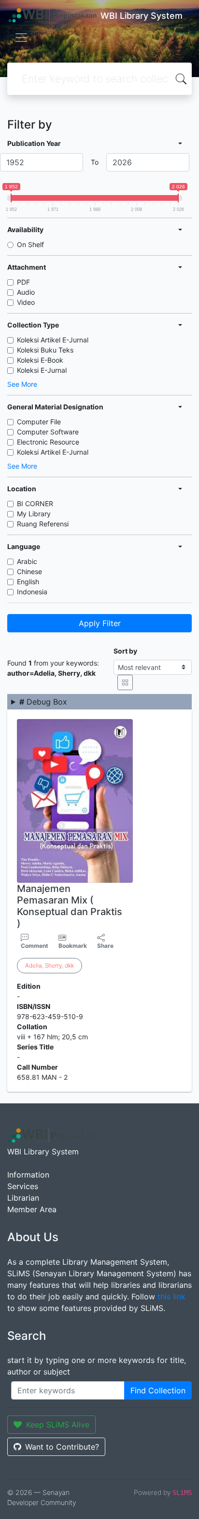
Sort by (125, 651)
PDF (23, 282)
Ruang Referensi (43, 524)
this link (171, 1296)
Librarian (23, 1198)
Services (22, 1186)
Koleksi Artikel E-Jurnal (52, 340)
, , (49, 965)
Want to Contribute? (62, 1447)
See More (22, 384)
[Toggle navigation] (21, 37)
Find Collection (157, 1390)
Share (105, 945)
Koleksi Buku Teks (45, 350)
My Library (34, 514)
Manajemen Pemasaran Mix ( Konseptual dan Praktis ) (69, 906)
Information (28, 1174)
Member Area (32, 1209)
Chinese (29, 571)
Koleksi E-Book (40, 360)
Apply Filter (100, 623)
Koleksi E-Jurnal (42, 370)
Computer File (39, 422)
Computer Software (48, 432)
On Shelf (30, 244)
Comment (34, 945)
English (28, 581)
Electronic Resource (48, 442)
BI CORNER (35, 503)
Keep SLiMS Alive (57, 1424)
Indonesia (32, 592)
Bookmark (72, 945)
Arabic (27, 561)
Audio (26, 292)
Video (26, 302)
